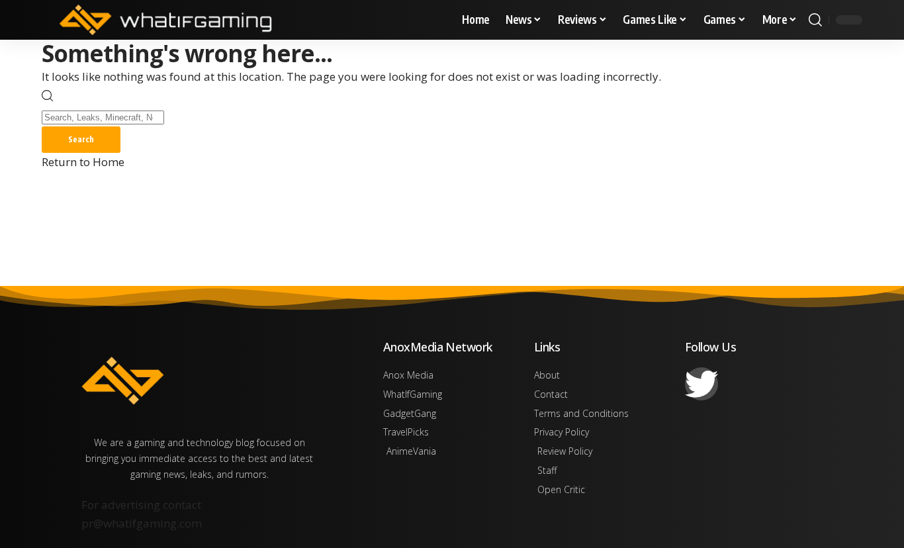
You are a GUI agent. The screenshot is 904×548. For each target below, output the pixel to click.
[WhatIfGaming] (165, 20)
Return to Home (83, 161)
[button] (815, 20)
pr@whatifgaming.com (141, 523)
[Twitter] (701, 383)
